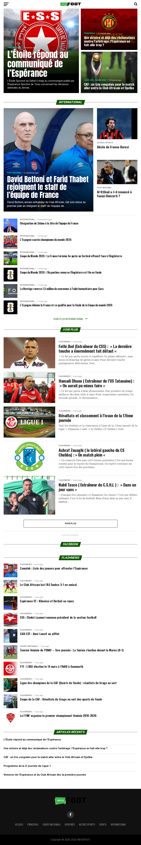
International (118, 824)
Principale (33, 824)
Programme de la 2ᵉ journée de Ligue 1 (27, 766)
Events (103, 824)
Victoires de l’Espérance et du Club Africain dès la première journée (45, 774)
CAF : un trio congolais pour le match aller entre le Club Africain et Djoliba (48, 757)
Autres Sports (87, 824)
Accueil (19, 824)
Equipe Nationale (52, 824)
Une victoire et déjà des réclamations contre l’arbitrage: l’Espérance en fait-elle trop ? (55, 748)
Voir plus (70, 523)
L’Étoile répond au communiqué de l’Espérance (32, 739)
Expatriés (70, 824)
